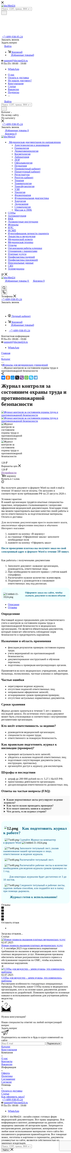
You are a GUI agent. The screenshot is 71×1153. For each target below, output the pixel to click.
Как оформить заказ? (13, 1096)
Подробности (9, 472)
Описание (13, 604)
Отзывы (12, 607)
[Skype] (31, 378)
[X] (17, 378)
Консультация (9, 1049)
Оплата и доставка (11, 1090)
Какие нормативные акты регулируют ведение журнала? (33, 801)
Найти (6, 1150)
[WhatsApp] (26, 378)
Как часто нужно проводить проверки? (30, 805)
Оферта (5, 1073)
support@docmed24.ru (16, 60)
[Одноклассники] (8, 378)
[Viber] (22, 378)
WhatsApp (13, 69)
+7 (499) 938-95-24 (12, 36)
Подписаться (53, 1043)
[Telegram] (36, 378)
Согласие (6, 1082)
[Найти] (4, 13)
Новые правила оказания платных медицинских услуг (32, 945)
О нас (4, 1058)
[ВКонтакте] (3, 378)
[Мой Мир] (13, 378)
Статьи (5, 1093)
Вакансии (6, 1064)
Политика (7, 1076)
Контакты (6, 1061)
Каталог (5, 1046)
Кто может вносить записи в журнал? (29, 808)
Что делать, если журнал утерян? (26, 811)
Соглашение (8, 1079)
